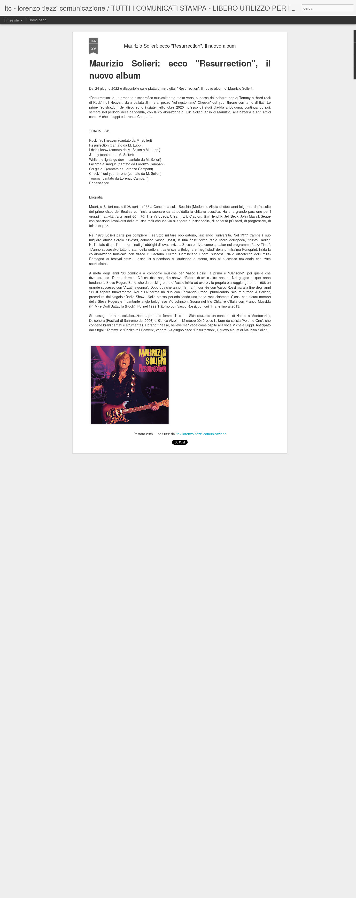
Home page (37, 19)
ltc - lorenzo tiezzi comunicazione (201, 433)
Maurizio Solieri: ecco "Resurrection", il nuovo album (180, 45)
